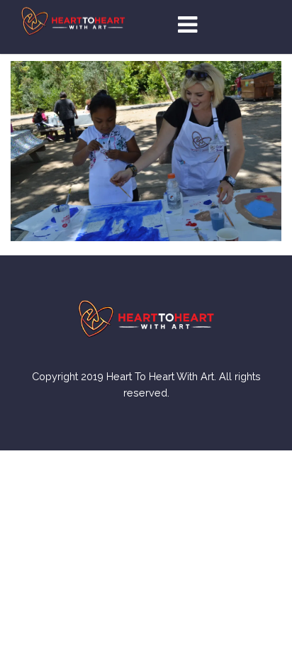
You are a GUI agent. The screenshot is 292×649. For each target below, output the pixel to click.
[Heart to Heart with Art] (73, 20)
